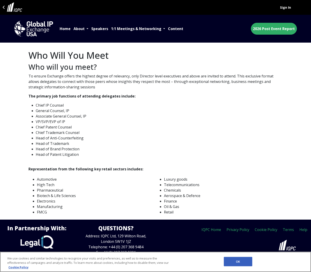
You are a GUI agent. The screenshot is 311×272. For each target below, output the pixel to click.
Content (175, 28)
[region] (155, 262)
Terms (288, 229)
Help (303, 229)
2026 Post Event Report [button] (274, 28)
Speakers (99, 28)
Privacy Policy (238, 229)
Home (65, 28)
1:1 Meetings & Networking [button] (136, 28)
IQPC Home (211, 229)
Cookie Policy (266, 229)
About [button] (80, 28)
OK (238, 261)
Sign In (285, 7)
